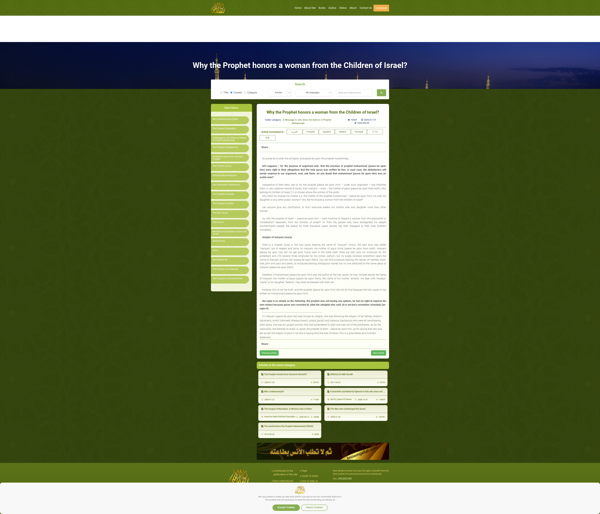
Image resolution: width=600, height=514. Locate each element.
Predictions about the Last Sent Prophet (227, 157)
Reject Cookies (314, 507)
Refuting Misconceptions (224, 175)
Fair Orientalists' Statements (226, 185)
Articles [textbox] (278, 92)
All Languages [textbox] (312, 92)
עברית (375, 131)
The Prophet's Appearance (225, 147)
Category (252, 92)
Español (327, 131)
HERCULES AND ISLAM (341, 374)
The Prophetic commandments (227, 278)
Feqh (304, 470)
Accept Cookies (286, 507)
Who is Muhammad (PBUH (225, 119)
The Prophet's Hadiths (223, 203)
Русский (359, 131)
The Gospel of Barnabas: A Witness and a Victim (288, 409)
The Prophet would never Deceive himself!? (285, 374)
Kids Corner (218, 222)
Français (310, 131)
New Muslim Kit (220, 260)
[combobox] (279, 92)
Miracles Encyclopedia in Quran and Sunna (229, 232)
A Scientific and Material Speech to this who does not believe (360, 391)
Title (225, 92)
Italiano (342, 131)
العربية (294, 131)
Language (381, 7)
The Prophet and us (221, 166)
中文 (267, 138)
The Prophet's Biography (224, 128)
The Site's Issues (220, 213)
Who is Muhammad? (274, 391)
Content (237, 92)
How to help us (310, 480)
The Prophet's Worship (223, 194)
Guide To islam (310, 475)
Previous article (269, 353)
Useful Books (218, 241)
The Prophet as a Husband (225, 269)
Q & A (215, 250)
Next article (378, 353)
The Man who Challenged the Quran (348, 409)
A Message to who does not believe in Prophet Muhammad (229, 139)
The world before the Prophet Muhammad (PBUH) (288, 426)
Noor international (283, 480)
